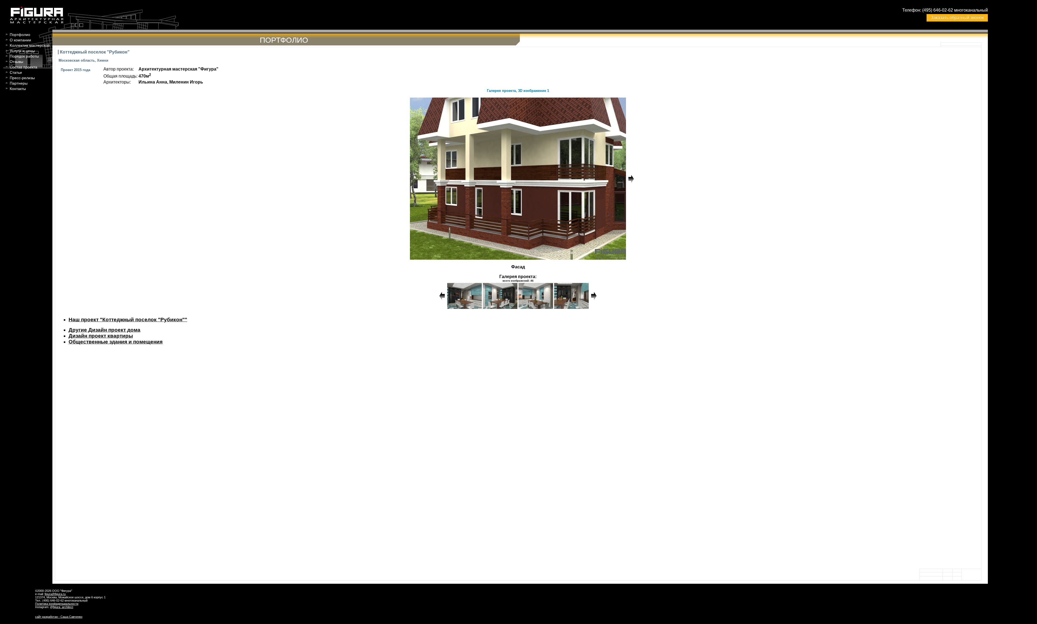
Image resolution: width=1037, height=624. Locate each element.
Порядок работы (24, 56)
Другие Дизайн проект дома (104, 330)
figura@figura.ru (55, 594)
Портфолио (20, 34)
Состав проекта (23, 67)
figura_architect (63, 607)
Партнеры (19, 83)
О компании (20, 40)
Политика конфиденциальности (56, 603)
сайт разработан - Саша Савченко (58, 616)
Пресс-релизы (22, 78)
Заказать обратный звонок (957, 17)
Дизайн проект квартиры (101, 336)
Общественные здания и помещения (116, 342)
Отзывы (16, 61)
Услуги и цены (22, 51)
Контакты (18, 88)
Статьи (16, 72)
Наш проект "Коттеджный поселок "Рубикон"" (128, 319)
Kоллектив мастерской (30, 45)
